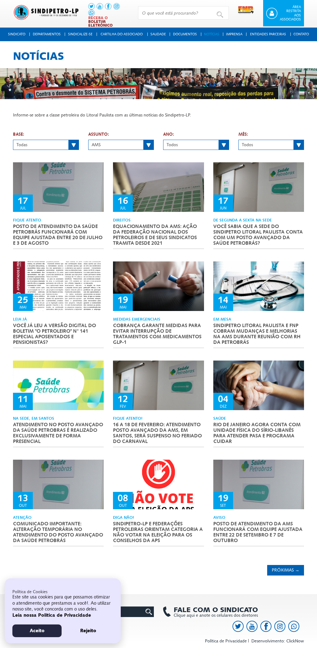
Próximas (285, 570)
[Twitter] (91, 6)
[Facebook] (108, 6)
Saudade (158, 34)
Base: (18, 134)
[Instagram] (116, 6)
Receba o (100, 21)
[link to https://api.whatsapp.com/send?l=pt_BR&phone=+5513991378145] (91, 13)
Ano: (168, 134)
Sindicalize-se (80, 34)
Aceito (37, 630)
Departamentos (47, 34)
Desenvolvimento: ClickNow (277, 641)
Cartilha (122, 34)
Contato (301, 34)
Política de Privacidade (226, 641)
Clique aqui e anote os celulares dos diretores (216, 612)
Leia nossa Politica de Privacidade (51, 615)
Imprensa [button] (234, 34)
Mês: (243, 134)
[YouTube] (100, 6)
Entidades (268, 34)
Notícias (211, 34)
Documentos (185, 34)
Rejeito (88, 630)
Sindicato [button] (16, 34)
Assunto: (98, 134)
